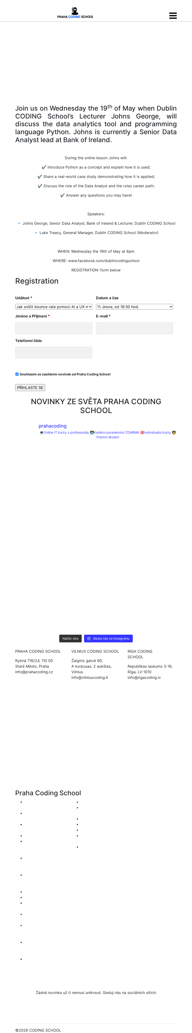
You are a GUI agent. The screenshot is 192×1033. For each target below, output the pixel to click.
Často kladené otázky (100, 830)
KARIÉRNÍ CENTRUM (99, 801)
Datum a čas (107, 297)
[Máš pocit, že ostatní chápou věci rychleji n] (157, 538)
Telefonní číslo (28, 340)
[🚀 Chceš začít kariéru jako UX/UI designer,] (75, 613)
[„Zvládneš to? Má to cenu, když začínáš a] (75, 575)
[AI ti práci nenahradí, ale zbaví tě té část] (157, 463)
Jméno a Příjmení (32, 316)
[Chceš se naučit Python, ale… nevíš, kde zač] (157, 575)
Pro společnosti (94, 824)
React (30, 891)
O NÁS (86, 818)
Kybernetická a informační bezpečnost (38, 931)
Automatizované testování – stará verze (39, 948)
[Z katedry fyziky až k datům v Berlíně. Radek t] (34, 463)
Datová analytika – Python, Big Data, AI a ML (44, 880)
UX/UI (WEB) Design (42, 897)
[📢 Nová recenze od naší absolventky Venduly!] (34, 613)
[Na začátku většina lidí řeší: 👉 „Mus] (116, 463)
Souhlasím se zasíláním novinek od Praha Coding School (65, 374)
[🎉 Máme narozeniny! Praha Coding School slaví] (116, 613)
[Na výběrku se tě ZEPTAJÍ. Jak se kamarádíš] (34, 500)
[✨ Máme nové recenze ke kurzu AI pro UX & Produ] (34, 538)
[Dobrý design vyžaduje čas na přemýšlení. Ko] (75, 500)
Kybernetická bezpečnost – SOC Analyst (41, 847)
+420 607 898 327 (32, 677)
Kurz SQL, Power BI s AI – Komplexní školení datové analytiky (44, 863)
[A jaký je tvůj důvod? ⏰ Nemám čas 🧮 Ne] (34, 575)
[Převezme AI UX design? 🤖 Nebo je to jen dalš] (116, 500)
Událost (23, 297)
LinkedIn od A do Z (41, 835)
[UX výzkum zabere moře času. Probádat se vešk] (157, 500)
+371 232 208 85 (143, 683)
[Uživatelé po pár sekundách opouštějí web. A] (116, 575)
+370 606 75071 (86, 683)
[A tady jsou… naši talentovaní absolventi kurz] (157, 613)
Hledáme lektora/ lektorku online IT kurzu (96, 852)
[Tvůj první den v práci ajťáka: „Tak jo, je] (75, 463)
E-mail (103, 316)
